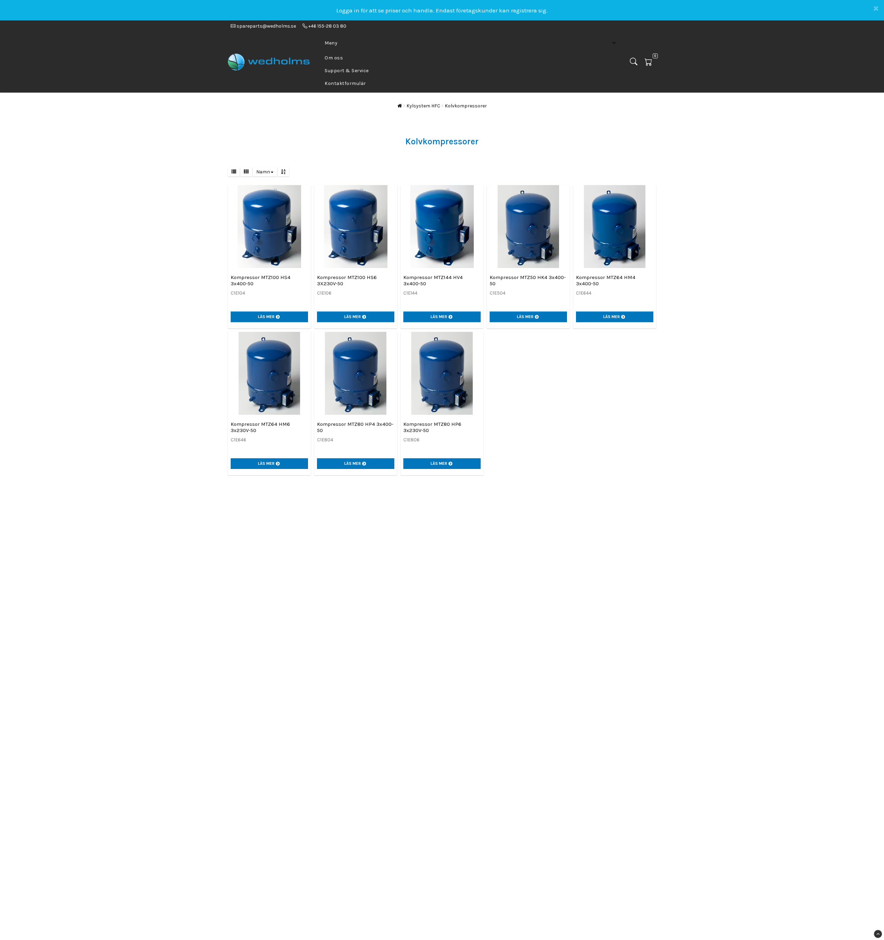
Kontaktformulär (345, 83)
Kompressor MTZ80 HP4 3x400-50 (355, 427)
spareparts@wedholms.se (266, 26)
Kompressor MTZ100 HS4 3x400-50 (260, 280)
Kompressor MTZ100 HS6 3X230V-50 (347, 280)
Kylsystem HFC (423, 106)
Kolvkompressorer (466, 106)
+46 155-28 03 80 (326, 26)
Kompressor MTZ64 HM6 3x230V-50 (260, 427)
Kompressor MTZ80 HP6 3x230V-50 (432, 427)
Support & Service (347, 71)
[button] (650, 62)
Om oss (334, 58)
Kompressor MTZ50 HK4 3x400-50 (528, 280)
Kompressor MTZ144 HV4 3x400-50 (433, 280)
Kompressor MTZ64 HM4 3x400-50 (605, 280)
